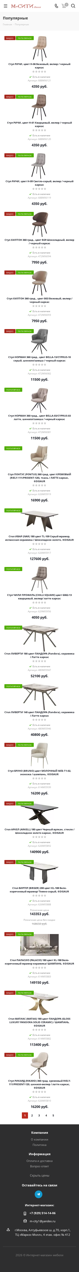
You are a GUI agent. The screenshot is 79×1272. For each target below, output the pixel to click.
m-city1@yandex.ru (42, 1221)
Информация (39, 1154)
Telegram (38, 1194)
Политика (39, 1145)
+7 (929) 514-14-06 (43, 1213)
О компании (39, 1139)
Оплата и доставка (39, 1161)
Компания (39, 1132)
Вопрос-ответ (39, 1166)
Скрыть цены (39, 1175)
